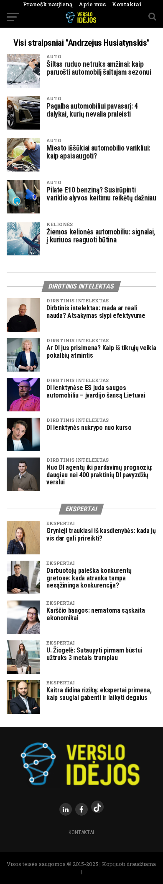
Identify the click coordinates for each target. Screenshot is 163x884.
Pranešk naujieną (47, 4)
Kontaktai (124, 4)
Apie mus (89, 4)
